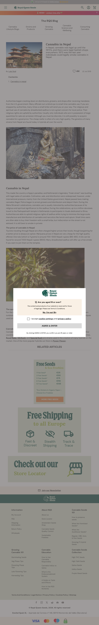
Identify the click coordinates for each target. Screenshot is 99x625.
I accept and (51, 318)
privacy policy (64, 318)
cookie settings (46, 318)
